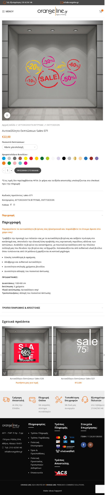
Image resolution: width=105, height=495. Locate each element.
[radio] (3, 158)
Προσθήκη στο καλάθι (27, 170)
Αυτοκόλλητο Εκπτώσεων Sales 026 (27, 378)
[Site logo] (52, 11)
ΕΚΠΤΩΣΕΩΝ (53, 124)
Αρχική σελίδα (8, 124)
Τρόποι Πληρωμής (39, 433)
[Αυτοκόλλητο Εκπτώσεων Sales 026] (27, 351)
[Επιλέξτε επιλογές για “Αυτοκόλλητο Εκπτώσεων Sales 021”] (56, 373)
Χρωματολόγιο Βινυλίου (14, 154)
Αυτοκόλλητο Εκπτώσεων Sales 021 (78, 378)
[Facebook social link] (10, 205)
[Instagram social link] (14, 205)
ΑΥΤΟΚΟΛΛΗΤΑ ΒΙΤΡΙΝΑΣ (31, 124)
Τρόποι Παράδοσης (40, 437)
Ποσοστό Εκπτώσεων (13, 142)
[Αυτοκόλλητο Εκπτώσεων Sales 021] (78, 351)
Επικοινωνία (37, 472)
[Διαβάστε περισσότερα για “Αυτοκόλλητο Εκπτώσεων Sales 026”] (5, 373)
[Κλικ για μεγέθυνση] (7, 115)
